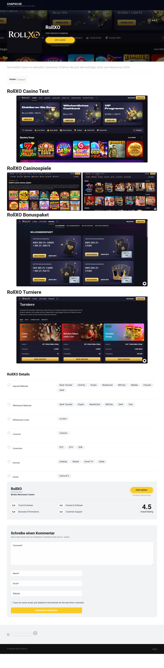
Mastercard (107, 385)
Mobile (76, 461)
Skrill (62, 390)
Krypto (94, 385)
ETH (71, 447)
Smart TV (88, 461)
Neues (155, 649)
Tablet (101, 461)
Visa (131, 404)
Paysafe (147, 385)
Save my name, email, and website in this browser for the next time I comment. (48, 602)
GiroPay (81, 385)
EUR (80, 447)
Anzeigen (21, 79)
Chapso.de (14, 3)
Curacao (63, 433)
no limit (63, 419)
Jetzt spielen (60, 40)
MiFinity (121, 385)
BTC (61, 447)
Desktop (63, 461)
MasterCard (94, 404)
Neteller (134, 385)
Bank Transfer (66, 385)
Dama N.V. (64, 476)
